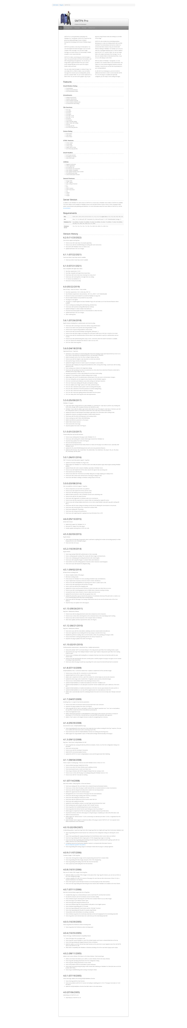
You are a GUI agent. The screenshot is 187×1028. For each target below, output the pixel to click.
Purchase (84, 28)
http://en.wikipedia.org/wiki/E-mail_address (76, 844)
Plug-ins (61, 5)
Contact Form (92, 28)
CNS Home (55, 5)
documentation (66, 208)
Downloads (77, 28)
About (61, 28)
